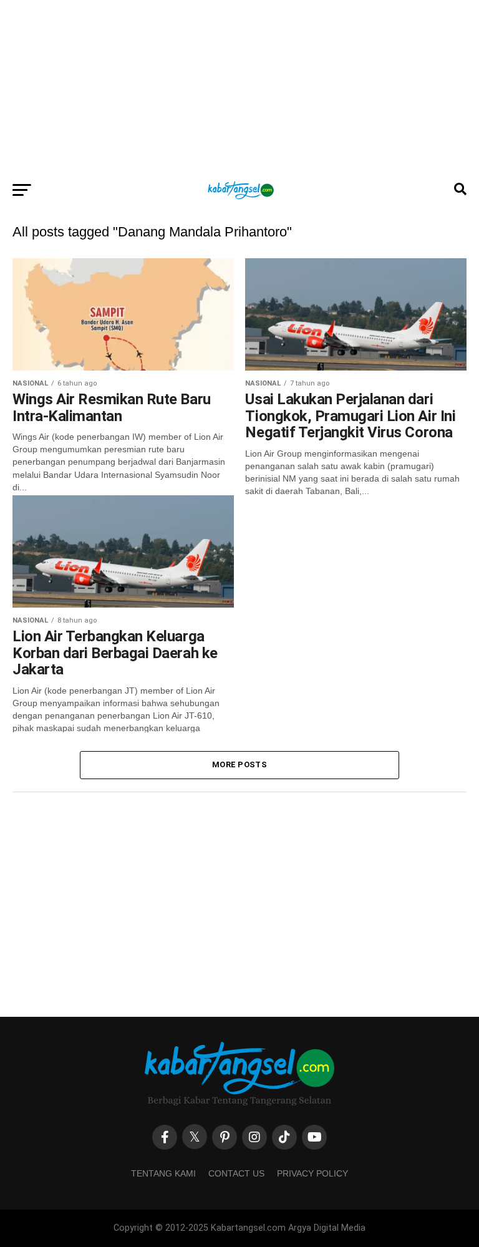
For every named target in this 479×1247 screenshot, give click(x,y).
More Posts (239, 764)
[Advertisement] (239, 87)
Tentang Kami (163, 1173)
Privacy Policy (312, 1173)
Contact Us (236, 1173)
